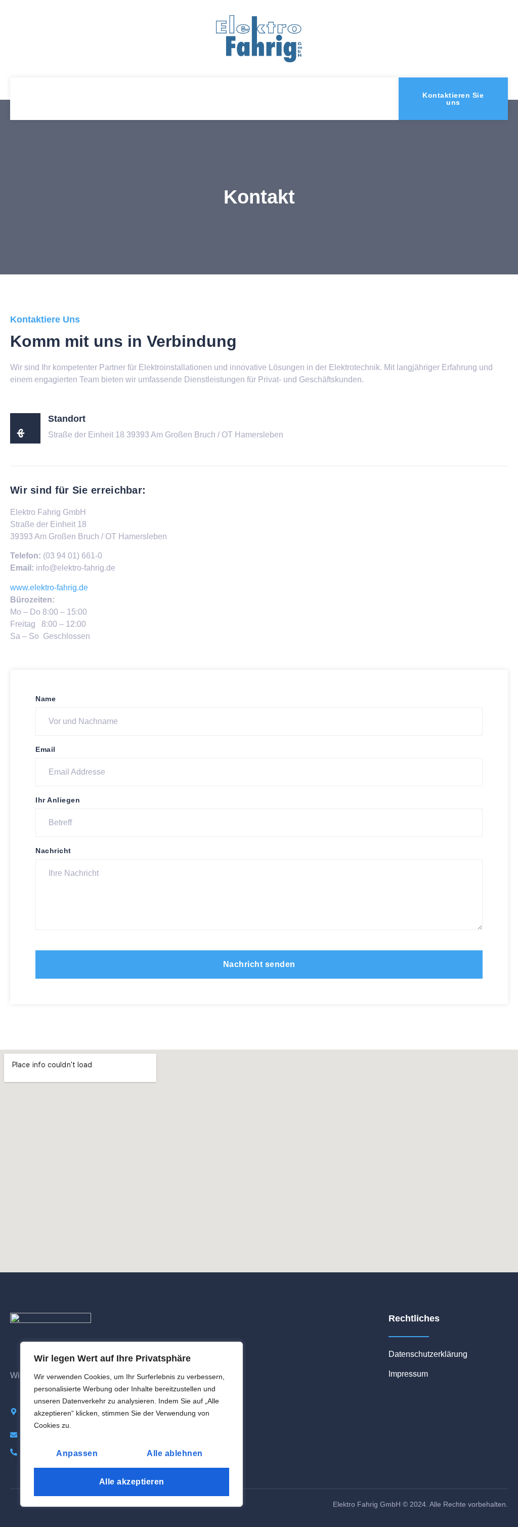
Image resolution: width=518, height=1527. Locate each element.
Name (45, 698)
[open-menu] (26, 99)
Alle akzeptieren (131, 1481)
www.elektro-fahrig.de (49, 587)
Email (45, 749)
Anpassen (77, 1453)
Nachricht (53, 850)
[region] (131, 1424)
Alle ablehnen (175, 1453)
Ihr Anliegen (57, 799)
